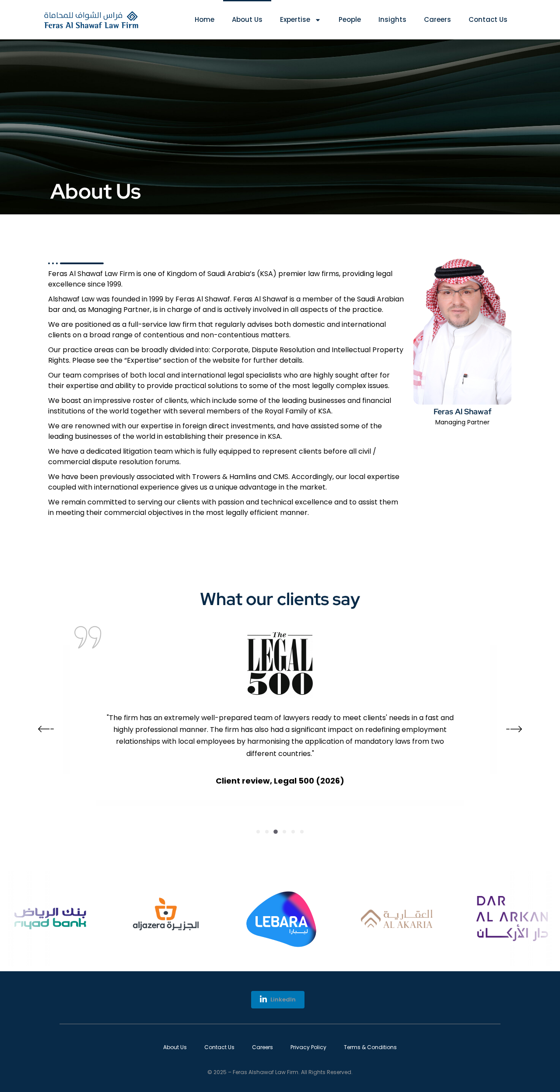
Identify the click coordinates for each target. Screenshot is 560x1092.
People (350, 19)
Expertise (295, 19)
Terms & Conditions (370, 1047)
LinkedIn (282, 999)
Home (204, 19)
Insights (392, 19)
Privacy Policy (308, 1047)
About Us (247, 19)
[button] (258, 831)
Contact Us (488, 19)
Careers (437, 19)
